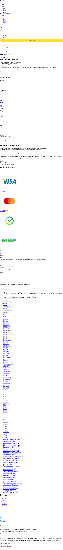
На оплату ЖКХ (5, 375)
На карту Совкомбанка (6, 356)
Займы (2, 501)
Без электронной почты (6, 376)
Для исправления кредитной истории (8, 364)
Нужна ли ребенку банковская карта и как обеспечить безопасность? (11, 442)
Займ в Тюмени (5, 427)
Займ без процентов (5, 11)
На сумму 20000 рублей (6, 388)
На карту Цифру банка (6, 351)
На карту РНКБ (5, 338)
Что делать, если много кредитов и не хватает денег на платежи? (11, 443)
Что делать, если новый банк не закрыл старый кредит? (10, 465)
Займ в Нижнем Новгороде (6, 432)
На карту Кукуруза (5, 322)
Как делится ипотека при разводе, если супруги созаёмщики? (11, 450)
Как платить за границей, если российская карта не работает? (11, 446)
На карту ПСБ (5, 337)
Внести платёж (4, 12)
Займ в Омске (5, 434)
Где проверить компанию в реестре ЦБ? (8, 490)
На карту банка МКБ (5, 334)
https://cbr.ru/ (10, 546)
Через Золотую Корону (6, 323)
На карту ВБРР (5, 331)
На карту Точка (5, 342)
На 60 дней (4, 398)
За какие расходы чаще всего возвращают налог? (9, 467)
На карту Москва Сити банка (6, 346)
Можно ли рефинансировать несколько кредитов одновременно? (11, 462)
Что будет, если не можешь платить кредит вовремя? (9, 444)
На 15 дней (4, 396)
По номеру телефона (5, 360)
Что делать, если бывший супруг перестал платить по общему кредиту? (12, 452)
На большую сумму (5, 406)
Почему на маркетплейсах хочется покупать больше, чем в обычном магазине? (13, 456)
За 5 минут (4, 392)
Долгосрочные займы (6, 399)
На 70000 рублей (5, 411)
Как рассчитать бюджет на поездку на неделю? (9, 448)
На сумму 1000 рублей (6, 385)
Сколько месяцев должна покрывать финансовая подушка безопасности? (12, 482)
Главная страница (5, 400)
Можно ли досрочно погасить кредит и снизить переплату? (10, 471)
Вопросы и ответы (4, 498)
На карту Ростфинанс (6, 339)
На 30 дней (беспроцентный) (6, 395)
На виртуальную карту (6, 328)
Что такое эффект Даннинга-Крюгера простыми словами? (10, 492)
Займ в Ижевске (5, 435)
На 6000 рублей (5, 405)
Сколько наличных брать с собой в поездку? (8, 447)
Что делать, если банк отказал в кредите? (8, 472)
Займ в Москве (5, 428)
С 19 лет (4, 415)
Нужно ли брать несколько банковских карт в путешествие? (10, 449)
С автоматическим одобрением (7, 372)
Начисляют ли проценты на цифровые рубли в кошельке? (10, 476)
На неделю (4, 397)
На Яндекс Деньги (5, 380)
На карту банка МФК (6, 335)
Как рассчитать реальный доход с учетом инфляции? (9, 480)
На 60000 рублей (5, 410)
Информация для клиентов (5, 513)
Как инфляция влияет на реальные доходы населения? (10, 479)
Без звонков (4, 368)
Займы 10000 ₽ (3, 509)
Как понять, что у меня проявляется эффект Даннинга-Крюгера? (11, 438)
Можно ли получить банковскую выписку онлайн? (9, 454)
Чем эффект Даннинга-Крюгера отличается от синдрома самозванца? (11, 439)
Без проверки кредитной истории (7, 310)
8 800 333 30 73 (3, 25)
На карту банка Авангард (6, 330)
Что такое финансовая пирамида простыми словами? (9, 489)
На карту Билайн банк (6, 344)
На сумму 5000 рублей (6, 307)
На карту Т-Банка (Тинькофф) (7, 311)
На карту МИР (5, 305)
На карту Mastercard (5, 321)
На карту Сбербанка (5, 9)
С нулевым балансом (5, 327)
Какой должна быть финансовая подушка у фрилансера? (10, 487)
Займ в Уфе (4, 429)
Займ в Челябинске (5, 430)
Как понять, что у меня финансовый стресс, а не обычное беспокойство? (12, 460)
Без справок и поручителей (6, 365)
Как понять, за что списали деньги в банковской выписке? (10, 453)
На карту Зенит (5, 332)
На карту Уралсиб (5, 354)
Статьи (3, 512)
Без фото (4, 8)
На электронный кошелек (6, 363)
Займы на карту (4, 503)
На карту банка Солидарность (7, 341)
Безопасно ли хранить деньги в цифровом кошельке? (9, 478)
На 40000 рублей (5, 409)
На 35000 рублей (5, 408)
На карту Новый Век (5, 336)
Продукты (3, 6)
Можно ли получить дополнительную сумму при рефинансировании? (12, 466)
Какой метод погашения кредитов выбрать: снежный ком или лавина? (12, 445)
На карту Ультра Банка (6, 349)
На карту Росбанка (5, 347)
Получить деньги (2, 165)
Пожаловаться (3, 500)
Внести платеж (4, 499)
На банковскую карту (6, 319)
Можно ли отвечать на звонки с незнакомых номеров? (10, 473)
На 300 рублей (5, 407)
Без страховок (5, 378)
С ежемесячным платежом (6, 371)
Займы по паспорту (4, 505)
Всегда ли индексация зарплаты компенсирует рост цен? (10, 481)
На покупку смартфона (6, 374)
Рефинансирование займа (6, 315)
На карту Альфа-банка (6, 312)
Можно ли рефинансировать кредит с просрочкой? (9, 463)
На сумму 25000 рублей (6, 403)
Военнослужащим (5, 362)
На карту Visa (5, 320)
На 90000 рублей (5, 412)
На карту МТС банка (5, 355)
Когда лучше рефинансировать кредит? (8, 464)
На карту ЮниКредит (6, 353)
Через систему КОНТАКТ (6, 326)
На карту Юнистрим (5, 343)
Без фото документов (5, 381)
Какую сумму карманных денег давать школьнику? (9, 441)
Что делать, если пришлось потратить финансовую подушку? (10, 485)
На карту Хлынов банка (6, 350)
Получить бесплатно (2, 57)
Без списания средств (6, 369)
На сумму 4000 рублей (6, 402)
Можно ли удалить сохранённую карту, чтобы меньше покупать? (11, 458)
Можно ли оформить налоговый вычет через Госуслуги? (10, 468)
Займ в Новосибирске (6, 424)
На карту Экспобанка (6, 352)
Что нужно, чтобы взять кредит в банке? (8, 470)
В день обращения (5, 366)
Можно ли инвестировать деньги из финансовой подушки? (10, 484)
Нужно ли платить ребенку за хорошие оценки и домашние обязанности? (12, 440)
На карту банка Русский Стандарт (7, 340)
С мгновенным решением (6, 391)
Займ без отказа (5, 21)
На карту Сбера (5, 308)
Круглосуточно (5, 359)
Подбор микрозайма (5, 422)
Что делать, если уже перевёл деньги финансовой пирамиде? (10, 491)
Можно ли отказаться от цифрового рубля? (8, 423)
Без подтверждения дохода (6, 379)
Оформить (1, 102)
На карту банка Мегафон (6, 333)
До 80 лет (4, 419)
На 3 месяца (4, 394)
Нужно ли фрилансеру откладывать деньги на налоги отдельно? (11, 488)
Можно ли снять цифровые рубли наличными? (9, 477)
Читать (1, 286)
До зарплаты (4, 10)
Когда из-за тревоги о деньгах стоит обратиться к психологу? (10, 461)
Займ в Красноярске (5, 431)
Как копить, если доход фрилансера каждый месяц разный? (10, 486)
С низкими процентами (6, 373)
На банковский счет (5, 324)
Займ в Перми (5, 433)
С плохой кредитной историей (7, 306)
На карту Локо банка (5, 345)
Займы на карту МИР (4, 504)
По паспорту (4, 19)
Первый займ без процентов (6, 367)
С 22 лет (4, 417)
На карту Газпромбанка (6, 325)
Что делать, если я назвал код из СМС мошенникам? (9, 475)
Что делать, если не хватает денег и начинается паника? (10, 459)
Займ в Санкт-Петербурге (6, 382)
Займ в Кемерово (5, 437)
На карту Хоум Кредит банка (6, 357)
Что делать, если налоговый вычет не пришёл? (9, 469)
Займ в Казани (5, 425)
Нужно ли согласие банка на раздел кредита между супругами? (11, 451)
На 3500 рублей (5, 404)
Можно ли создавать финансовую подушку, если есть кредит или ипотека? (12, 483)
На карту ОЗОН (5, 314)
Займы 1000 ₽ (3, 508)
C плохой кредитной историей (7, 7)
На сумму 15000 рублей (6, 387)
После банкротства (5, 313)
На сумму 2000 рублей (6, 386)
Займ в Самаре (5, 426)
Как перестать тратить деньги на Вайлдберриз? (9, 457)
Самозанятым (5, 361)
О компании (3, 4)
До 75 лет (4, 418)
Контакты (3, 5)
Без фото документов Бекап (6, 383)
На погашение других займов (7, 377)
